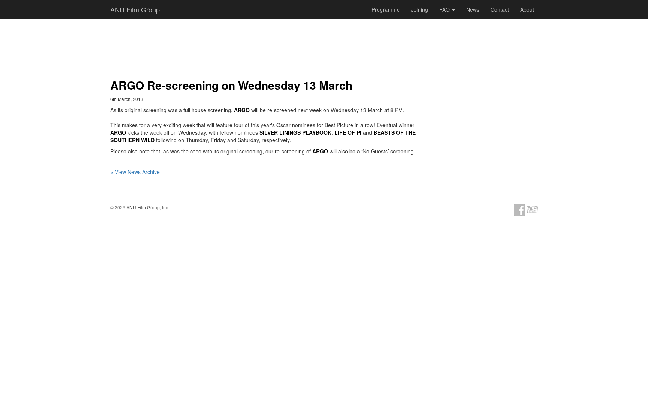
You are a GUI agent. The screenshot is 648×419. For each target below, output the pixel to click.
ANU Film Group (135, 9)
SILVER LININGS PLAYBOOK (296, 132)
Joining (419, 9)
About (527, 9)
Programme (386, 9)
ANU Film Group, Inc (147, 207)
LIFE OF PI (348, 132)
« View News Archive (135, 172)
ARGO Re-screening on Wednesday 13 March (231, 85)
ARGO (242, 110)
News (472, 9)
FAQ (445, 9)
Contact (499, 9)
